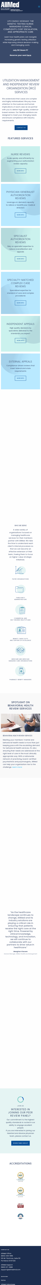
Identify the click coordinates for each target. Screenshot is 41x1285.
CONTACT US (21, 128)
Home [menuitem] (3, 1280)
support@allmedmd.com (11, 1270)
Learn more (17, 767)
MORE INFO (20, 171)
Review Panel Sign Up (20, 1143)
